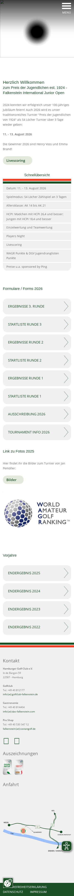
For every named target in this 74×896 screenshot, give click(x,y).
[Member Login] (54, 64)
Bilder (11, 479)
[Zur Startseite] (37, 32)
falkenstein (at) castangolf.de (19, 729)
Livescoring (15, 160)
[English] (55, 5)
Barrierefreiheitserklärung (25, 887)
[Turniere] (31, 64)
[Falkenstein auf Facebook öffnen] (7, 743)
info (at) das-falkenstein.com (19, 711)
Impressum (38, 892)
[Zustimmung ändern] (8, 883)
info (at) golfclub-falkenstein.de (20, 694)
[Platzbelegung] (19, 64)
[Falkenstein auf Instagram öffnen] (18, 743)
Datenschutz (13, 892)
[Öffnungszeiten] (42, 64)
